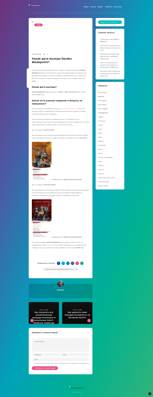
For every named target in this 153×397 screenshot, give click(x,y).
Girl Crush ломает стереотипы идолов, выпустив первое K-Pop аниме (110, 73)
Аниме (93, 7)
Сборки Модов (103, 186)
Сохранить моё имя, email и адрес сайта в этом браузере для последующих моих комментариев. (61, 363)
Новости (108, 7)
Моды (100, 7)
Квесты (100, 149)
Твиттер (50, 245)
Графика (101, 141)
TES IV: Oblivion (103, 109)
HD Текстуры (102, 92)
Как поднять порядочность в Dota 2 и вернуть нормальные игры (110, 48)
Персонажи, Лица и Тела (106, 178)
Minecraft (101, 97)
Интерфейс (102, 145)
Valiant (60, 290)
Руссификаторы (103, 182)
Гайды (86, 7)
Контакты (118, 7)
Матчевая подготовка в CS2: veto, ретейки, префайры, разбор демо (109, 56)
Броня (100, 133)
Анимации (102, 121)
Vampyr (100, 117)
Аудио (100, 129)
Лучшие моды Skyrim (105, 157)
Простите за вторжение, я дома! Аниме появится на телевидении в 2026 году (109, 65)
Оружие (101, 170)
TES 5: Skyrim (102, 101)
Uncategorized (103, 113)
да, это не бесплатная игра (69, 109)
